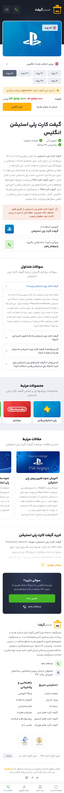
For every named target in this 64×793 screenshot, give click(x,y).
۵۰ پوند (9, 73)
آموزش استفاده (24, 700)
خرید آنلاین (17, 107)
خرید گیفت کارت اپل (27, 756)
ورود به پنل (52, 700)
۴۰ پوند (24, 73)
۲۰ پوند (39, 73)
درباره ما (54, 706)
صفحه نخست (51, 694)
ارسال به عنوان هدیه (47, 107)
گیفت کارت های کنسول (46, 719)
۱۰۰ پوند (39, 81)
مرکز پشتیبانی (25, 706)
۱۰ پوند (54, 73)
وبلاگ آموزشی (25, 694)
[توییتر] (37, 777)
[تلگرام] (32, 778)
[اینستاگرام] (27, 778)
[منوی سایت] (7, 9)
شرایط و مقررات (24, 712)
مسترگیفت (9, 769)
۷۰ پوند (54, 81)
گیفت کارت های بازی (47, 712)
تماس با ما (32, 598)
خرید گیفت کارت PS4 (50, 756)
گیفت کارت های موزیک (46, 725)
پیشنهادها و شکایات (21, 719)
